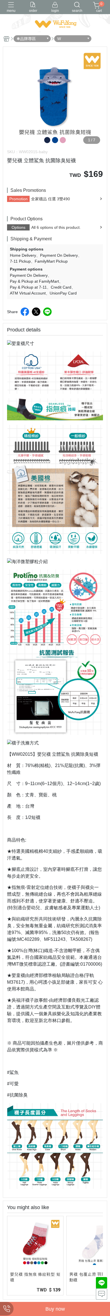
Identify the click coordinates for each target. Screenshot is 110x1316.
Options (18, 227)
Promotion (18, 199)
